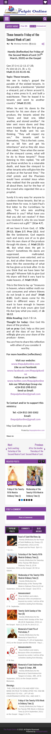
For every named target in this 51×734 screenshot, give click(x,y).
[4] (27, 500)
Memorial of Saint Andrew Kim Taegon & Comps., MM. (30, 666)
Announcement (41, 26)
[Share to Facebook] (8, 468)
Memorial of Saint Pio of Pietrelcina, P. (28, 630)
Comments (25, 528)
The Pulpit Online (10, 730)
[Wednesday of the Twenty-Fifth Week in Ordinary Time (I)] (28, 476)
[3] (24, 500)
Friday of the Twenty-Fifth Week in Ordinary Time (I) (9, 492)
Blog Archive (39, 530)
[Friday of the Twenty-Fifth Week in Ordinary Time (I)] (9, 476)
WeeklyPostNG (41, 732)
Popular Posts (12, 530)
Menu (6, 2)
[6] (31, 500)
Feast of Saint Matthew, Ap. (29, 536)
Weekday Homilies (21, 44)
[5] (29, 500)
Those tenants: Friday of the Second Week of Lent (23, 37)
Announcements (24, 646)
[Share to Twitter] (11, 468)
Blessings (10, 685)
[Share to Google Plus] (14, 468)
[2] (22, 500)
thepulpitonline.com (36, 430)
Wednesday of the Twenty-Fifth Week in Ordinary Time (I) (27, 492)
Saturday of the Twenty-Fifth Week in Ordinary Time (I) (30, 556)
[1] (19, 500)
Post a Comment (25, 518)
